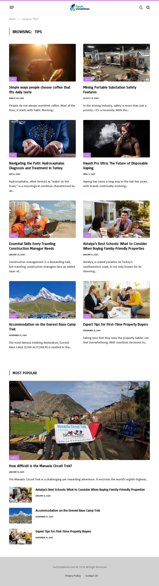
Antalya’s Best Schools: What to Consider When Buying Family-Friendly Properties (115, 245)
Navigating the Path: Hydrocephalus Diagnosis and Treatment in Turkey (36, 165)
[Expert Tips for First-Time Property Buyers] (116, 300)
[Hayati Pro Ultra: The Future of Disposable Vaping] (116, 138)
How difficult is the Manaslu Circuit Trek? (40, 466)
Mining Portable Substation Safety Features (109, 89)
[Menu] (12, 7)
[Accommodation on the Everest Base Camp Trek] (42, 300)
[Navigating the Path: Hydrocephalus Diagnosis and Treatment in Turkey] (42, 138)
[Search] (148, 7)
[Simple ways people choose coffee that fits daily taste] (42, 62)
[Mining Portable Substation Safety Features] (116, 62)
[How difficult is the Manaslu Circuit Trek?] (79, 420)
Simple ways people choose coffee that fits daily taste (39, 89)
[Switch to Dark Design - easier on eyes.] (141, 7)
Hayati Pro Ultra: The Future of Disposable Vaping (115, 165)
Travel (14, 458)
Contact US (92, 575)
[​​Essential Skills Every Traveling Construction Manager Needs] (42, 219)
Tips (13, 79)
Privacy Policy (73, 575)
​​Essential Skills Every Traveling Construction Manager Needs (32, 245)
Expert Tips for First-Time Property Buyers (115, 324)
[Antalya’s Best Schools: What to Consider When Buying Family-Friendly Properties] (116, 219)
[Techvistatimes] (80, 7)
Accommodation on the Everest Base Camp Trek (42, 326)
